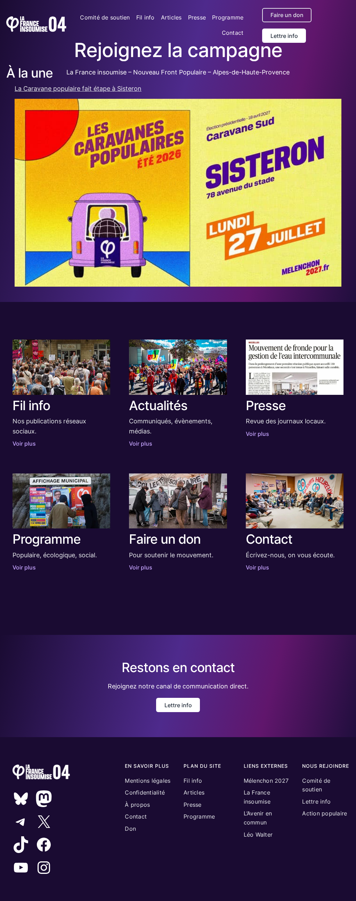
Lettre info (284, 35)
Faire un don (287, 14)
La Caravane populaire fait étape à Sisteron (78, 88)
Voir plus (24, 443)
